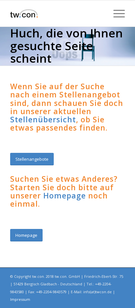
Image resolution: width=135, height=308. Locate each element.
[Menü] (116, 13)
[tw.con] (56, 13)
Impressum (20, 299)
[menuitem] (116, 13)
